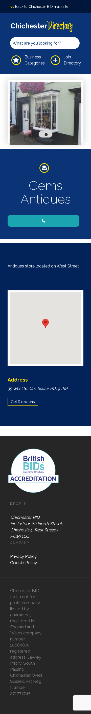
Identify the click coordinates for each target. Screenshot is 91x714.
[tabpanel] (45, 113)
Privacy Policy (23, 556)
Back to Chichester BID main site (39, 7)
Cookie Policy (23, 562)
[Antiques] (45, 168)
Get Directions (23, 401)
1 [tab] (47, 135)
